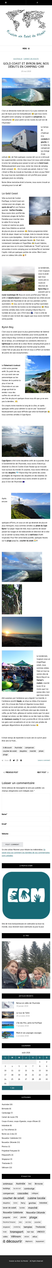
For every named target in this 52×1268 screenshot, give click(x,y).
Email (4, 824)
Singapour (6, 1159)
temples (28, 1227)
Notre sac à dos (8, 1134)
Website (5, 834)
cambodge (29, 1188)
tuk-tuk (30, 1232)
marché (33, 751)
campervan (29, 748)
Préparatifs (6, 1155)
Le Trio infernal (8, 1130)
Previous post (12, 772)
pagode (6, 1217)
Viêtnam (5, 1168)
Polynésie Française (9, 1151)
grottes (32, 1203)
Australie (17, 59)
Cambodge (6, 1113)
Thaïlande (6, 1163)
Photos (5, 1147)
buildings (6, 1188)
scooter (38, 1222)
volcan (26, 1236)
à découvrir (7, 748)
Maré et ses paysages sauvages (28, 1033)
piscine (23, 1217)
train (5, 1232)
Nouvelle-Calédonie (10, 1138)
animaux (8, 1183)
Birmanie (5, 1109)
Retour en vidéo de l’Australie (28, 1003)
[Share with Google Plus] (17, 760)
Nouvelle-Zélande (9, 1142)
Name (4, 814)
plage (5, 755)
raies (20, 1222)
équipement (40, 1241)
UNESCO (41, 1232)
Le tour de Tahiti (23, 1013)
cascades (23, 1193)
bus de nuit (17, 1188)
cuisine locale (36, 1198)
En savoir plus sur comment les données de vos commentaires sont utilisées (26, 853)
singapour (6, 1227)
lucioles (22, 1208)
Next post (41, 772)
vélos (34, 1237)
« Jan (12, 1088)
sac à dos (28, 1222)
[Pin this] (21, 760)
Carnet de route (31, 59)
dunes (15, 1203)
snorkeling (17, 1227)
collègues (35, 1193)
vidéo (5, 1237)
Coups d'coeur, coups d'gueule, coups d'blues (20, 1121)
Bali (30, 1184)
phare (41, 751)
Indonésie (5, 1126)
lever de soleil (9, 1208)
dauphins (23, 751)
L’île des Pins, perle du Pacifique (29, 1023)
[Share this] (10, 760)
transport (16, 1232)
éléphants (29, 1241)
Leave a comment (44, 760)
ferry (23, 1203)
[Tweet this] (14, 760)
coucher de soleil (10, 751)
